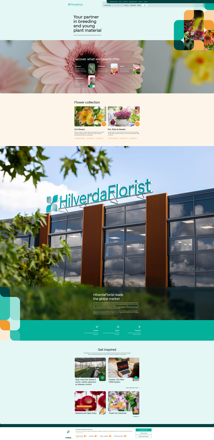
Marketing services (133, 1)
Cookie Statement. (79, 432)
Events (120, 1)
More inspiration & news (132, 387)
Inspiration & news (113, 1)
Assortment (107, 5)
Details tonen (78, 437)
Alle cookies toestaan (143, 429)
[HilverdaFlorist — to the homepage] (75, 3)
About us (140, 1)
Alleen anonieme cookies (143, 436)
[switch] (96, 436)
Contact (145, 1)
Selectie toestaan (143, 433)
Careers (125, 1)
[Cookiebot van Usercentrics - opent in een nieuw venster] (68, 438)
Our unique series (99, 138)
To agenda (135, 416)
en (144, 5)
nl (143, 5)
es (146, 5)
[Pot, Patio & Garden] (124, 116)
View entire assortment (80, 138)
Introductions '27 (123, 138)
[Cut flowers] (90, 116)
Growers (126, 5)
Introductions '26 (90, 138)
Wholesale (133, 5)
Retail (138, 5)
